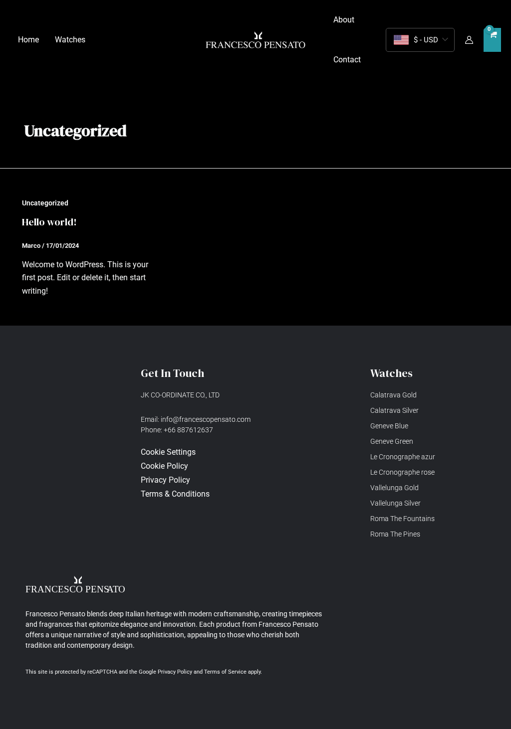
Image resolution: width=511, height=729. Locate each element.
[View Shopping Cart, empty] (492, 40)
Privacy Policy (175, 672)
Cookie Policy (164, 466)
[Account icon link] (469, 39)
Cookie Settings (168, 452)
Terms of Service (225, 672)
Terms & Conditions (175, 494)
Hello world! (49, 222)
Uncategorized (45, 203)
